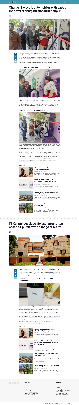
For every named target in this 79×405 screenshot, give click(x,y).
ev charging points (22, 160)
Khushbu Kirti (14, 15)
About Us (46, 403)
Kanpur (36, 2)
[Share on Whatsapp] (15, 54)
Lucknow (25, 2)
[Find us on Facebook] (10, 383)
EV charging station (31, 160)
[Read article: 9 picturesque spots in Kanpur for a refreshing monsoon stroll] (26, 208)
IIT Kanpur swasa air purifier (48, 321)
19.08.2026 (43, 195)
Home (20, 2)
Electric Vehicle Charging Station (41, 158)
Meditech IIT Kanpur (31, 323)
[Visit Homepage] (12, 2)
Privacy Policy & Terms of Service (64, 403)
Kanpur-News (30, 15)
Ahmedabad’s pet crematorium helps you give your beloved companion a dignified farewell (31, 389)
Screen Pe (51, 403)
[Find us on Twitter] (12, 383)
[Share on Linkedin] (15, 59)
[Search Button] (64, 2)
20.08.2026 (45, 184)
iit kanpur (30, 321)
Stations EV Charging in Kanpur (25, 161)
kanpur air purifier (22, 323)
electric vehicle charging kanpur (27, 158)
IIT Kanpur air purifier (37, 321)
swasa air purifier (39, 323)
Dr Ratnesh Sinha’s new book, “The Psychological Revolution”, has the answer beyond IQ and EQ (46, 181)
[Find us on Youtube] (18, 383)
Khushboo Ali (37, 171)
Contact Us (56, 403)
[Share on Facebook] (15, 56)
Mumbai (30, 2)
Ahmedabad (42, 2)
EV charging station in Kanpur (41, 160)
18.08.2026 (43, 207)
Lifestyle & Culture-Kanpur (38, 15)
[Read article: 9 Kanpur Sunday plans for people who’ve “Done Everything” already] (26, 172)
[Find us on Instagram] (15, 383)
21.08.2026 (43, 171)
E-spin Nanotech (25, 321)
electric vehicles (51, 158)
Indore (48, 2)
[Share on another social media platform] (15, 61)
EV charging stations (51, 160)
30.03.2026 (21, 15)
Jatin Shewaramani (38, 184)
